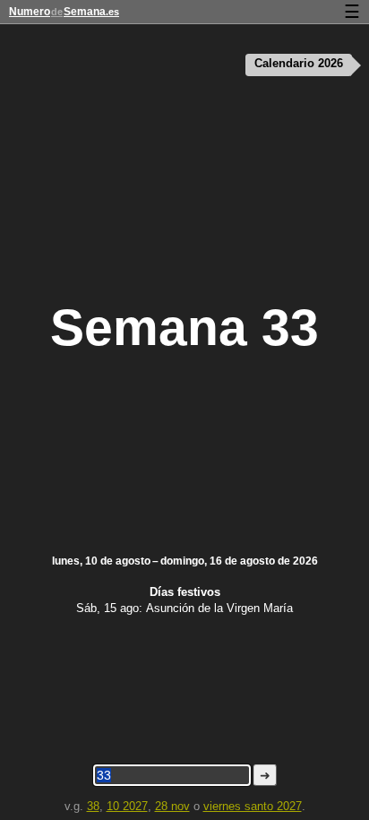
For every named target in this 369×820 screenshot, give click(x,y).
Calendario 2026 (298, 63)
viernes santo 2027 (252, 806)
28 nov (172, 806)
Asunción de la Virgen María (219, 608)
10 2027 (127, 806)
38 (93, 806)
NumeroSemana (64, 11)
